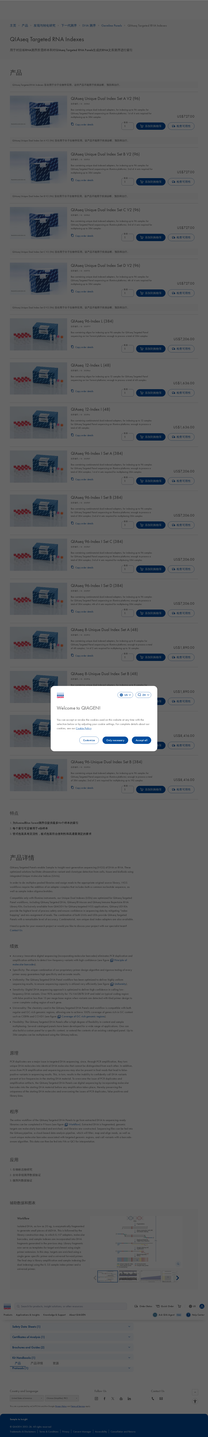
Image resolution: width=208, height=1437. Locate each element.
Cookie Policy (83, 728)
